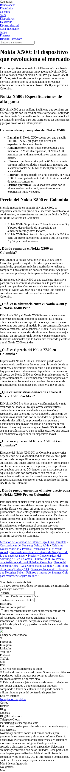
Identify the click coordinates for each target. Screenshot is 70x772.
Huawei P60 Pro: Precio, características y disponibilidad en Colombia (32, 560)
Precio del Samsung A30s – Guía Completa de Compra (33, 564)
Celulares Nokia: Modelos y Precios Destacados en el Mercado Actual (31, 549)
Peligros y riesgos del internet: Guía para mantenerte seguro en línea (34, 574)
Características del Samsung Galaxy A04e (24, 545)
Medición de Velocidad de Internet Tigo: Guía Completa (33, 542)
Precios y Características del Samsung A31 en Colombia (30, 557)
